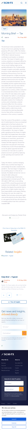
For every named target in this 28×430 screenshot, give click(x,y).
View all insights (15, 302)
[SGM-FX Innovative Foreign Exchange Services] (7, 2)
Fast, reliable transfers (6, 368)
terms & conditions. (15, 395)
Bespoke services (5, 370)
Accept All (14, 419)
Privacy (3, 403)
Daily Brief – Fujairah (9, 277)
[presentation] (3, 295)
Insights (4, 28)
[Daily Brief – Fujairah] (14, 264)
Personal (3, 365)
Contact (17, 370)
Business (3, 363)
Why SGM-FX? (18, 363)
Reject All (14, 426)
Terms (8, 403)
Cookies (15, 403)
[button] (17, 295)
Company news (19, 365)
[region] (14, 417)
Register (17, 373)
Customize (14, 423)
